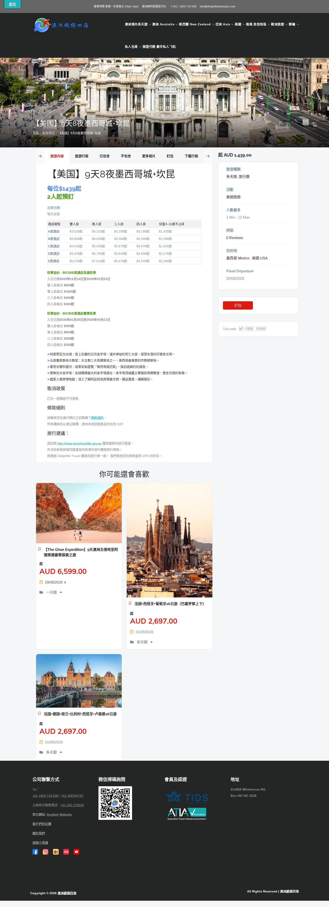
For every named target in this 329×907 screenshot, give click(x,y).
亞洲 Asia (223, 24)
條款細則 (97, 418)
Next (208, 156)
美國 (238, 24)
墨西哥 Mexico (237, 258)
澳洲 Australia (163, 24)
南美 (249, 24)
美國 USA (260, 258)
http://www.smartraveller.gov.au (80, 443)
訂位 (237, 305)
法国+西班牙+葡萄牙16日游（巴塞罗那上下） (170, 604)
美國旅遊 (233, 197)
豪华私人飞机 (166, 46)
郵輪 (292, 24)
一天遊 (52, 592)
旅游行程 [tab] (81, 156)
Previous (40, 156)
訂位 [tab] (170, 156)
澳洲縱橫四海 (67, 893)
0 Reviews (234, 238)
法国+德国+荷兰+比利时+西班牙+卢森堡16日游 (80, 714)
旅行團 (244, 177)
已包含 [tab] (105, 156)
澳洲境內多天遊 (136, 24)
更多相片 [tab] (149, 156)
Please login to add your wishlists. (39, 550)
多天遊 (142, 642)
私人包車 (131, 46)
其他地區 (259, 24)
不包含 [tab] (126, 156)
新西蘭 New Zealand (195, 24)
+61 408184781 (72, 795)
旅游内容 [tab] (57, 156)
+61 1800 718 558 (45, 795)
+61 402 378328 (72, 805)
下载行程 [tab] (191, 156)
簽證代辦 (149, 46)
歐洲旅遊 (277, 24)
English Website (59, 814)
